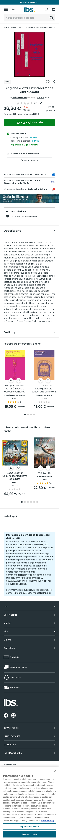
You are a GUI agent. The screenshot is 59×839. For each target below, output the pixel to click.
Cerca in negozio (29, 160)
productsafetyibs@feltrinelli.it (34, 592)
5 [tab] (34, 502)
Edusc (40, 97)
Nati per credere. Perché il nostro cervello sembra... (14, 388)
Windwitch (44, 473)
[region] (29, 803)
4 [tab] (34, 414)
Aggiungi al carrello (32, 122)
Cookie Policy (47, 820)
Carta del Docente (36, 174)
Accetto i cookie (29, 834)
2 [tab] (28, 414)
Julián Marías (19, 97)
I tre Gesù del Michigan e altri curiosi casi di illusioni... (44, 388)
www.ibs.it (47, 559)
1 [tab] (29, 74)
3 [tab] (31, 414)
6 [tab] (37, 502)
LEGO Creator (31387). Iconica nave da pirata (14, 476)
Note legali (10, 516)
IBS (14, 114)
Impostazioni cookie (29, 826)
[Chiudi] (55, 771)
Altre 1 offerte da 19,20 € (28, 114)
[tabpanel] (29, 54)
